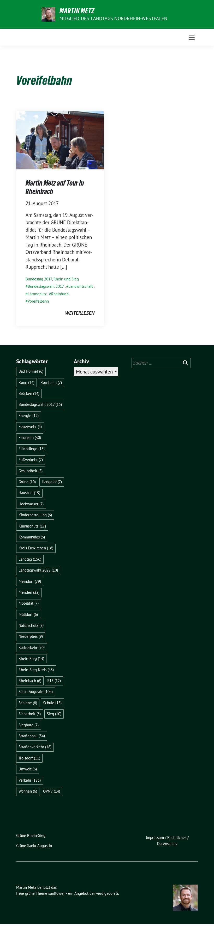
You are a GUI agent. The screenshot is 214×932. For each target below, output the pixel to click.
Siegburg (29, 724)
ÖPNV (51, 791)
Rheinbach (60, 293)
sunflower (56, 893)
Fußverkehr (31, 459)
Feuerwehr (30, 426)
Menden (29, 592)
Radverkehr (32, 647)
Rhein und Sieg (66, 279)
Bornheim (51, 382)
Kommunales (32, 537)
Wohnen (28, 791)
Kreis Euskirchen (36, 547)
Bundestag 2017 (39, 279)
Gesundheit (31, 470)
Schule (52, 702)
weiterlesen (79, 313)
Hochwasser (31, 503)
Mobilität (29, 603)
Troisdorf (29, 758)
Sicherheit (30, 713)
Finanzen (30, 437)
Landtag (30, 559)
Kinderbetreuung (35, 514)
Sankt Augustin (36, 691)
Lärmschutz (37, 293)
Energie (29, 415)
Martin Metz (77, 11)
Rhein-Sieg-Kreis (36, 669)
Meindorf (30, 581)
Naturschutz (31, 625)
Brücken (29, 393)
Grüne (27, 481)
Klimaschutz (32, 526)
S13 (54, 680)
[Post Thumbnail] (60, 139)
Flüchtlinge (32, 448)
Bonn (26, 382)
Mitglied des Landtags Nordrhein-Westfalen (113, 18)
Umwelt (28, 769)
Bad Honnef (31, 371)
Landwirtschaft (80, 286)
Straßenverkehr (35, 746)
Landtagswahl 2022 (38, 570)
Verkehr (30, 780)
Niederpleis (31, 636)
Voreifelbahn (38, 301)
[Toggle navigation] (192, 37)
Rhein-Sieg (31, 658)
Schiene (28, 702)
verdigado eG (107, 893)
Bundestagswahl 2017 (46, 286)
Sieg (54, 713)
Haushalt (29, 492)
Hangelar (52, 481)
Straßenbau (32, 735)
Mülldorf (28, 614)
